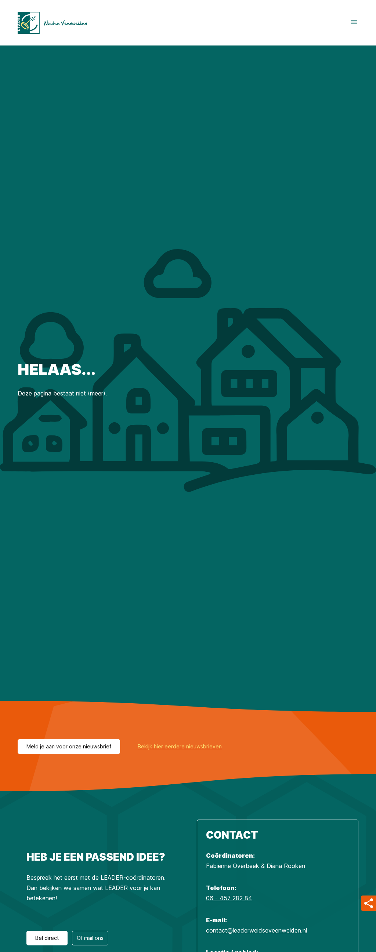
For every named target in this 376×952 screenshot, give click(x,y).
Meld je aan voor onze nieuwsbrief (68, 746)
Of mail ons (90, 938)
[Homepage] (52, 23)
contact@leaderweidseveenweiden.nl (256, 930)
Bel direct (47, 938)
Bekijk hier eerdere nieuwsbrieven (180, 746)
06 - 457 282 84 (229, 898)
